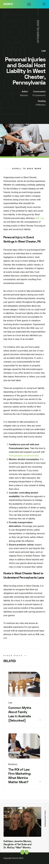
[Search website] (44, 4)
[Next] (27, 852)
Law (44, 50)
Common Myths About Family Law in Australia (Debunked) (19, 714)
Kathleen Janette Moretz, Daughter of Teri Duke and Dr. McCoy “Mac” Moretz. (18, 844)
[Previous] (22, 852)
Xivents (8, 4)
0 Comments (39, 95)
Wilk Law (39, 218)
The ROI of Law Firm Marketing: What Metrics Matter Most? (19, 775)
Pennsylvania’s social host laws (24, 455)
